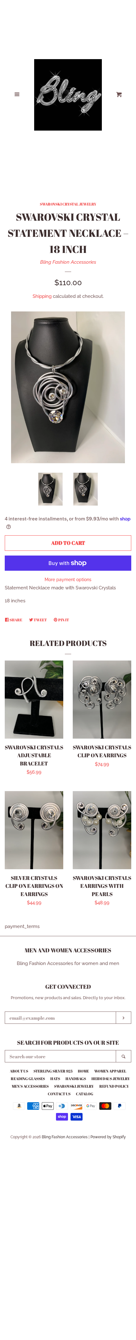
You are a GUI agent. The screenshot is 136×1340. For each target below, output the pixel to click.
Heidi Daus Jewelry (110, 1078)
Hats (55, 1078)
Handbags (75, 1078)
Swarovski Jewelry (74, 1086)
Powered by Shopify (108, 1137)
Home (83, 1070)
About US (19, 1070)
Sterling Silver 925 (53, 1070)
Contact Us (59, 1093)
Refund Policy (114, 1086)
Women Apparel (110, 1070)
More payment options (68, 579)
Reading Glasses (28, 1078)
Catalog (84, 1093)
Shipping (42, 296)
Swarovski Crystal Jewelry (68, 203)
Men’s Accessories (30, 1086)
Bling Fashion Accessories (68, 262)
